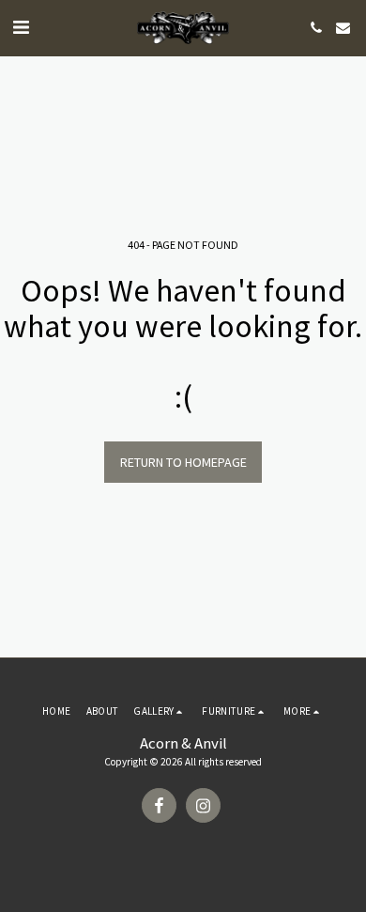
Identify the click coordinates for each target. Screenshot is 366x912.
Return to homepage (183, 462)
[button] (21, 26)
